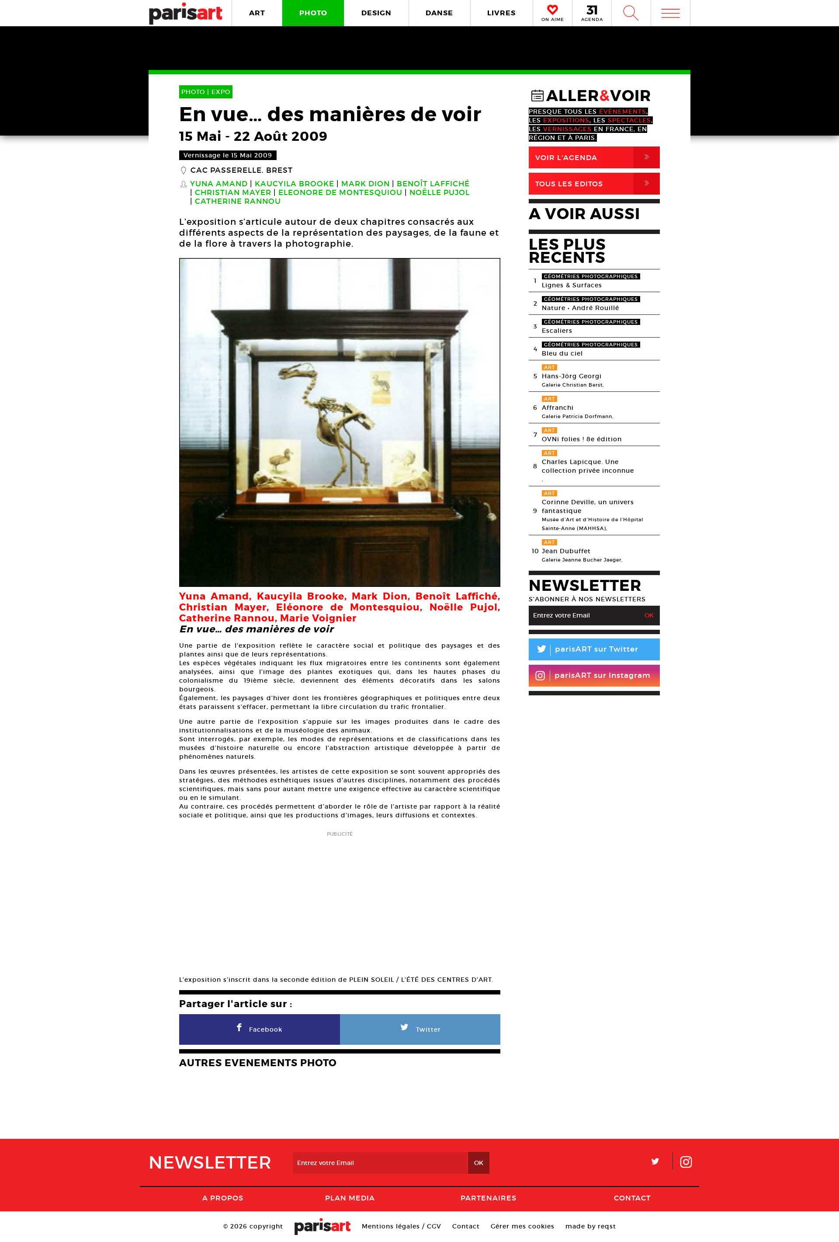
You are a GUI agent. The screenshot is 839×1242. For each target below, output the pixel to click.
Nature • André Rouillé (580, 308)
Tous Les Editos (593, 183)
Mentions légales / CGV (401, 1226)
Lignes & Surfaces (572, 285)
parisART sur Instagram (603, 675)
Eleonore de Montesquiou (340, 192)
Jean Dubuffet (566, 551)
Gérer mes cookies (523, 1226)
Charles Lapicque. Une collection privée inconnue (588, 466)
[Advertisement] (339, 900)
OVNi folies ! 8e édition (582, 439)
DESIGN (376, 12)
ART (257, 12)
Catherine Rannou (238, 201)
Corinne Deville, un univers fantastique (588, 506)
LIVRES (501, 12)
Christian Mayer (233, 192)
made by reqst (590, 1226)
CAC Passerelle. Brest (242, 170)
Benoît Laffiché (433, 184)
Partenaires (489, 1197)
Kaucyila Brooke (294, 184)
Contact (632, 1197)
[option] (339, 422)
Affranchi (558, 408)
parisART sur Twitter (586, 650)
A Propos (222, 1197)
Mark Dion (365, 184)
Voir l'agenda (593, 157)
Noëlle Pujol (439, 192)
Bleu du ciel (562, 353)
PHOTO (313, 12)
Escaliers (557, 331)
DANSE (439, 12)
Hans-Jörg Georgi (572, 376)
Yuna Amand (219, 184)
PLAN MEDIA (350, 1197)
